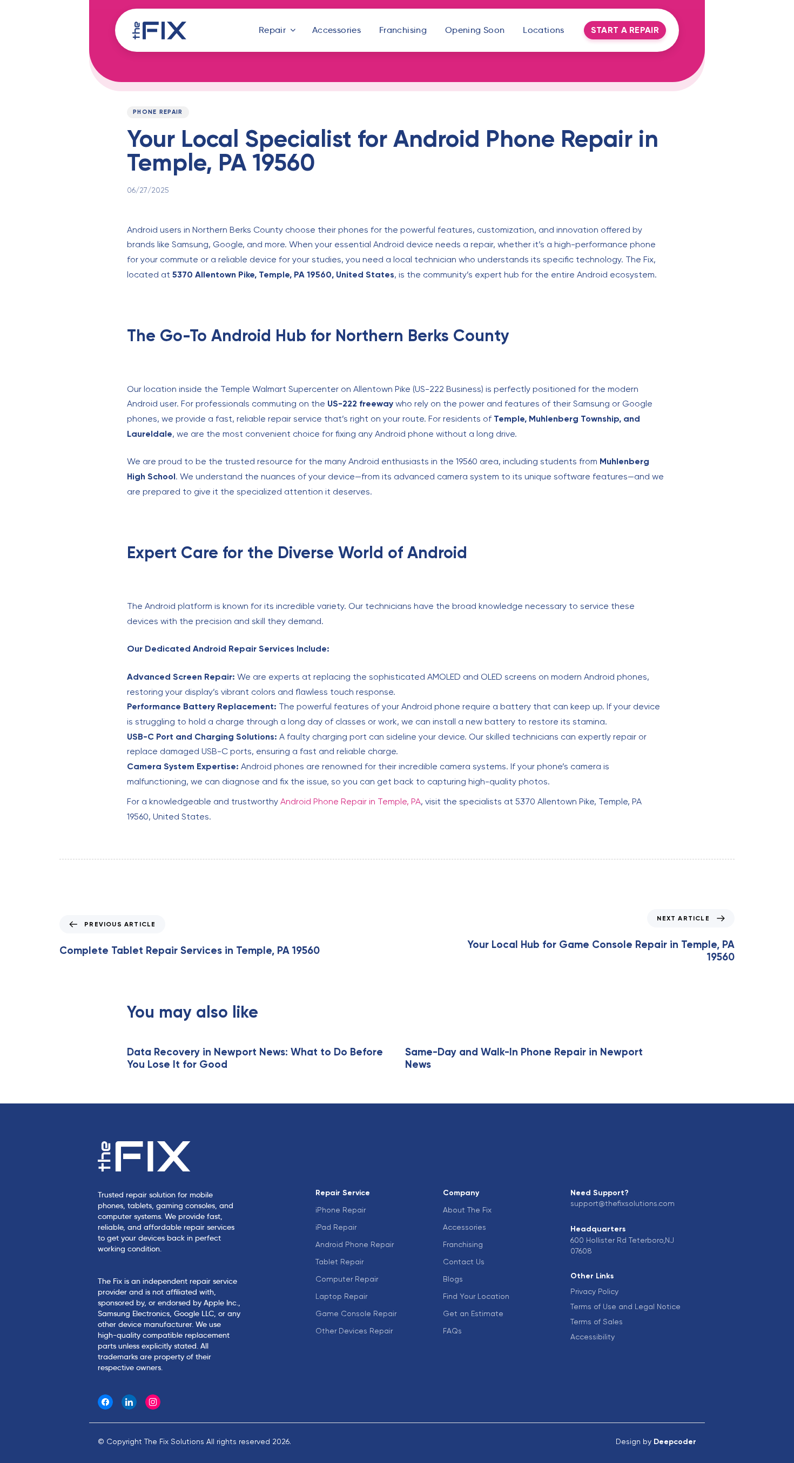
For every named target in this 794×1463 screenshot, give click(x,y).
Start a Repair (625, 30)
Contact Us (464, 1261)
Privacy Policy (594, 1291)
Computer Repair (346, 1279)
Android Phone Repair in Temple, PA (350, 801)
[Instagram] (152, 1402)
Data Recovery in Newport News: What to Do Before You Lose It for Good (255, 1058)
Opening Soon (475, 30)
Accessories (336, 30)
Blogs (453, 1279)
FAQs (452, 1330)
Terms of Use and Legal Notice (625, 1306)
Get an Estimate (473, 1313)
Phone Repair (158, 112)
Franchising (403, 30)
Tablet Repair (339, 1261)
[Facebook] (105, 1402)
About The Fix (467, 1209)
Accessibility (592, 1336)
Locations (543, 30)
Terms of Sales (596, 1321)
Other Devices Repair (354, 1330)
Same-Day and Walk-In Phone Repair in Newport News (524, 1058)
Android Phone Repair (354, 1244)
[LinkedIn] (129, 1402)
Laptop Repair (341, 1296)
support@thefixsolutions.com (622, 1203)
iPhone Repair (340, 1209)
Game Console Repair (355, 1313)
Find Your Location (476, 1296)
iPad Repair (335, 1227)
